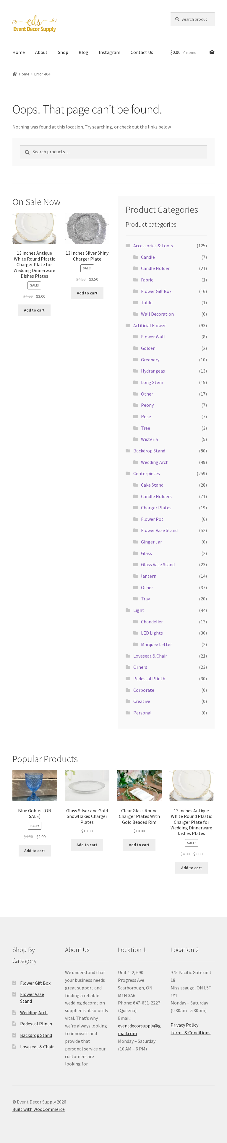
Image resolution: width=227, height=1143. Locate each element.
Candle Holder (155, 268)
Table (147, 302)
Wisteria (149, 439)
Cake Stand (152, 485)
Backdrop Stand (149, 451)
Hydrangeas (153, 371)
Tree (145, 428)
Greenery (150, 360)
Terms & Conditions (190, 1032)
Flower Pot (152, 519)
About (41, 52)
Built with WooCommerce (38, 1109)
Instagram (109, 52)
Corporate (143, 690)
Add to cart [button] (34, 310)
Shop (63, 52)
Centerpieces (146, 473)
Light (138, 610)
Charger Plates (156, 507)
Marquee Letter (156, 644)
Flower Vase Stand (159, 530)
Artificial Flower (149, 325)
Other (147, 394)
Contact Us (142, 52)
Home (18, 52)
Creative (141, 701)
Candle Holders (156, 496)
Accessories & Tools (153, 245)
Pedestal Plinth (149, 678)
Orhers (140, 667)
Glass (146, 553)
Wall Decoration (157, 314)
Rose (146, 416)
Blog (83, 52)
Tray (145, 599)
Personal (142, 713)
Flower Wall (153, 337)
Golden (148, 348)
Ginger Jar (151, 542)
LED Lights (152, 633)
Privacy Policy (184, 1025)
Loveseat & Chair (150, 656)
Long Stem (152, 382)
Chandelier (152, 622)
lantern (148, 576)
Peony (147, 405)
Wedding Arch (154, 462)
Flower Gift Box (156, 291)
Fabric (147, 280)
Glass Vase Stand (158, 564)
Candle (148, 257)
